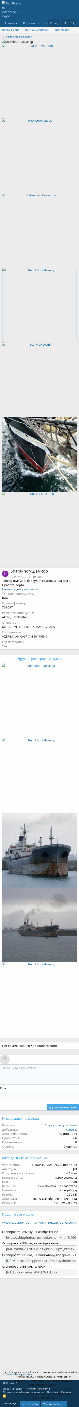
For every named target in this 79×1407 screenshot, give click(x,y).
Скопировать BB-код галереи (23, 1266)
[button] (39, 23)
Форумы (29, 23)
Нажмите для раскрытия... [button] (21, 589)
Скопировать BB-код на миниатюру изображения (39, 1255)
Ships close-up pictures (61, 1125)
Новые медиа (10, 30)
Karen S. (18, 577)
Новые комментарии (35, 30)
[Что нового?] (65, 23)
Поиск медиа (60, 30)
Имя (3, 1088)
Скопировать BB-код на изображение (30, 1243)
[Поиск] (73, 23)
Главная (11, 23)
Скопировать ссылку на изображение (30, 1232)
